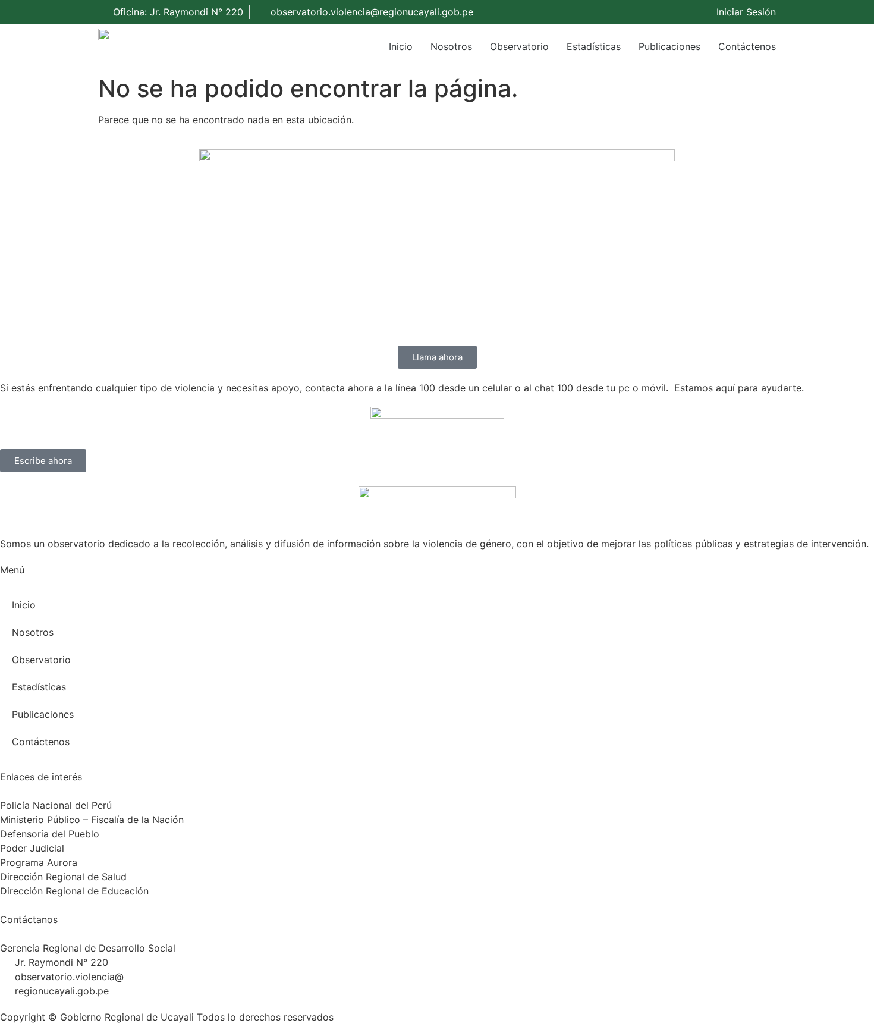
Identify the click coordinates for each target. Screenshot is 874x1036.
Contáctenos (747, 46)
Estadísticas (594, 46)
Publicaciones (669, 46)
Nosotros (451, 46)
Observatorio (519, 46)
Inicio (401, 46)
